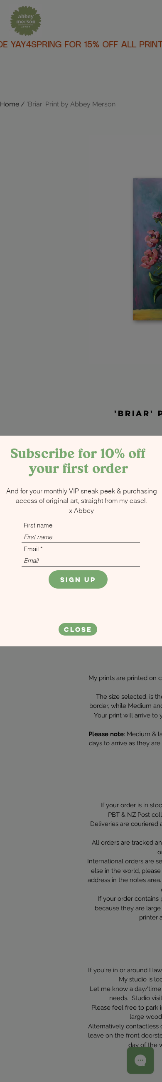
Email (31, 549)
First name (38, 525)
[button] (78, 629)
